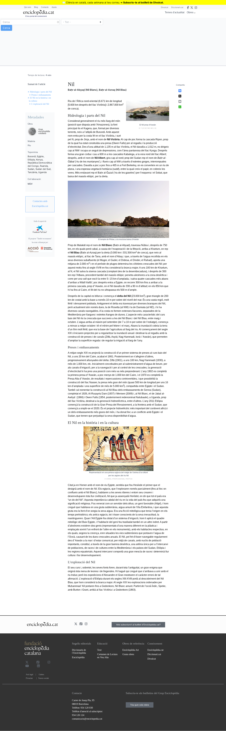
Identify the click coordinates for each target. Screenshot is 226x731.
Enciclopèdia (78, 657)
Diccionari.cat (177, 7)
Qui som (27, 7)
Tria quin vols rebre (139, 705)
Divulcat (164, 7)
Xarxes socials (43, 678)
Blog (36, 7)
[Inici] (38, 12)
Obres (190, 12)
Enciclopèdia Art (130, 650)
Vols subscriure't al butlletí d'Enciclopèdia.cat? (138, 624)
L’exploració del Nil (40, 104)
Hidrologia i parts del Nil (41, 92)
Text (99, 650)
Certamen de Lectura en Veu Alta (107, 655)
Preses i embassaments (41, 95)
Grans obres (128, 654)
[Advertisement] (169, 41)
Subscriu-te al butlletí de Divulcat (143, 2)
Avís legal (29, 674)
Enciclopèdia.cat (155, 650)
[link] (40, 204)
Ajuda (54, 7)
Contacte (45, 7)
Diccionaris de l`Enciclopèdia (79, 651)
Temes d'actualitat (174, 12)
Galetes (41, 674)
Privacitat (29, 678)
